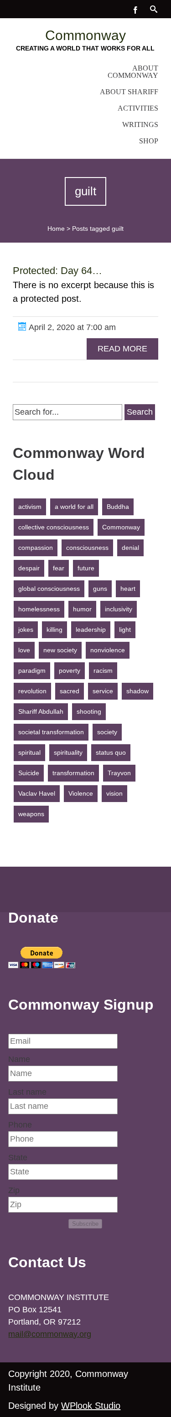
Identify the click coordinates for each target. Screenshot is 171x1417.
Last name (27, 1092)
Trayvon (119, 773)
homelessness (39, 609)
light (125, 629)
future (86, 568)
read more (122, 348)
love (24, 650)
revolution (32, 691)
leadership (91, 629)
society (107, 732)
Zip (14, 1190)
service (103, 691)
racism (103, 670)
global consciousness (49, 588)
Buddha (118, 506)
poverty (69, 670)
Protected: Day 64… (57, 270)
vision (114, 793)
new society (60, 650)
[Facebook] (135, 9)
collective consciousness (53, 527)
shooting (89, 711)
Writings (140, 124)
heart (127, 588)
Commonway (85, 35)
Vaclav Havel (36, 793)
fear (58, 568)
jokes (25, 629)
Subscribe (85, 1223)
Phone (20, 1124)
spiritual (29, 752)
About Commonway (133, 71)
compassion (35, 547)
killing (54, 629)
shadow (137, 691)
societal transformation (51, 732)
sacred (69, 691)
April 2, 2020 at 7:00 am (71, 327)
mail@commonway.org (49, 1334)
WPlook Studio (90, 1406)
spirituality (68, 752)
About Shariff (129, 92)
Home (56, 228)
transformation (73, 773)
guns (100, 588)
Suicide (28, 773)
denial (130, 547)
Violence (80, 793)
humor (82, 609)
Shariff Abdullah (40, 711)
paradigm (32, 670)
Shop (148, 141)
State (17, 1157)
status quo (111, 752)
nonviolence (107, 650)
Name (19, 1059)
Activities (138, 108)
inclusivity (118, 609)
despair (29, 568)
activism (29, 506)
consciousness (87, 547)
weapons (31, 814)
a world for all (74, 506)
